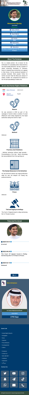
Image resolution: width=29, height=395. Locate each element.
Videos (3, 347)
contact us (4, 353)
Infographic (4, 335)
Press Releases (5, 342)
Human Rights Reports (7, 333)
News (3, 338)
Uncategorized (5, 345)
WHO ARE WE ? (5, 356)
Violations (4, 358)
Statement (4, 360)
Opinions (4, 340)
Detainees (4, 351)
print (15, 275)
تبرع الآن (4, 363)
